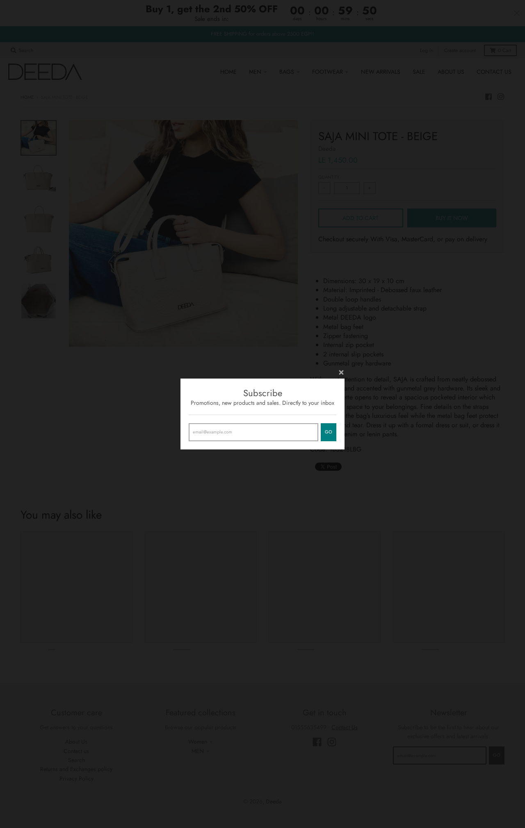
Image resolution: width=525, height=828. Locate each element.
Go (328, 432)
